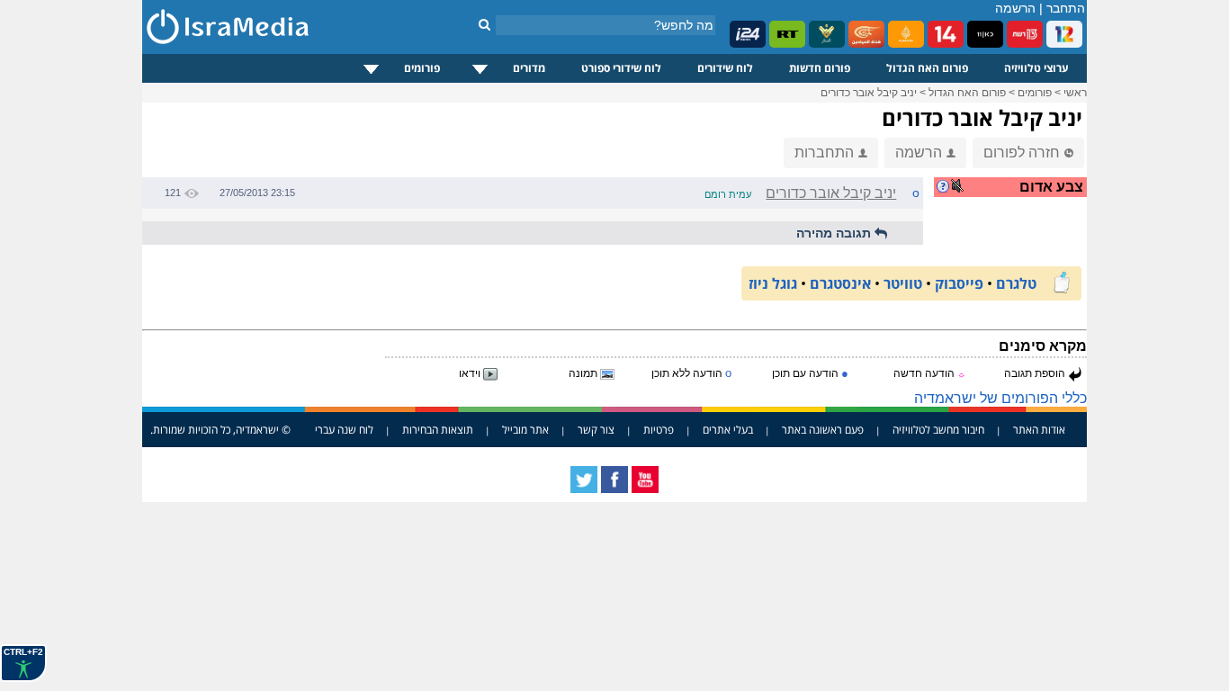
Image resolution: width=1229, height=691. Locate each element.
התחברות (824, 152)
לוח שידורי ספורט (621, 68)
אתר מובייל (525, 429)
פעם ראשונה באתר (823, 429)
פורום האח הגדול (927, 68)
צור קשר (596, 429)
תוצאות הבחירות (437, 429)
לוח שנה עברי (344, 429)
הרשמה (1015, 8)
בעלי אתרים (728, 429)
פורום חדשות (819, 68)
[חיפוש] (484, 24)
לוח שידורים (725, 68)
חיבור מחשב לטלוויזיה (938, 429)
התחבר (1065, 8)
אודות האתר (1039, 429)
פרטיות (658, 429)
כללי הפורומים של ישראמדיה (1000, 398)
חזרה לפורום (1021, 152)
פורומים (422, 68)
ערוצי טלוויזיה (1036, 68)
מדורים (529, 68)
